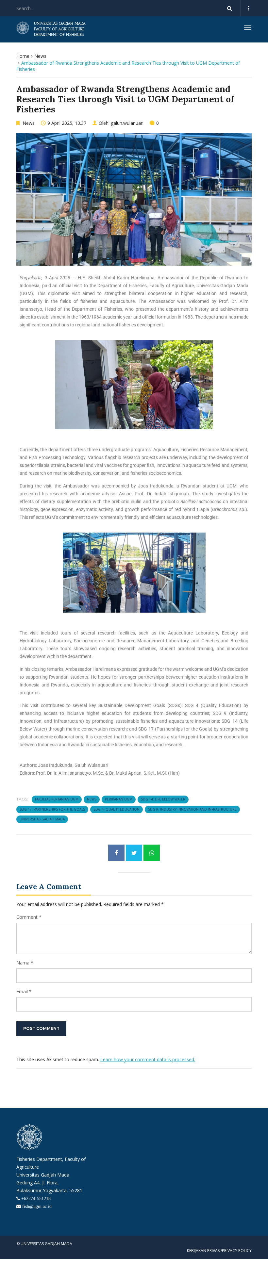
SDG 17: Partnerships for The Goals (52, 809)
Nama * (24, 963)
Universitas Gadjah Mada (42, 819)
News (40, 56)
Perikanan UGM (118, 799)
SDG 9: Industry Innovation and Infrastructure (192, 809)
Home (22, 56)
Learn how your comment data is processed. (147, 1059)
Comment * (29, 917)
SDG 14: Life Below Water (163, 799)
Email (22, 991)
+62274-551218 (36, 1198)
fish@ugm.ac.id (37, 1206)
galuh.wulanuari (127, 123)
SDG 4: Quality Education (116, 809)
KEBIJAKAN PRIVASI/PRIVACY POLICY (219, 1250)
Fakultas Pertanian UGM (56, 799)
